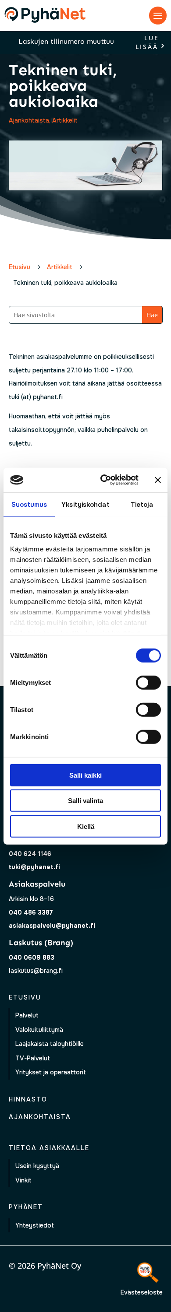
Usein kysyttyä (37, 1166)
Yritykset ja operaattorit (50, 1072)
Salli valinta (85, 800)
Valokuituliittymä (39, 1030)
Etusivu (25, 997)
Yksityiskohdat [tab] (85, 504)
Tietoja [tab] (142, 504)
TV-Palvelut (32, 1058)
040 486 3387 (31, 912)
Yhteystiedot (34, 1225)
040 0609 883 (31, 957)
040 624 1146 (30, 854)
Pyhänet (26, 1207)
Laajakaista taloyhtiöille (49, 1044)
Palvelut (27, 1015)
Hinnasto (28, 1099)
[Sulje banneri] (158, 480)
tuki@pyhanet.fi (34, 867)
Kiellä (85, 826)
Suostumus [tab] (29, 504)
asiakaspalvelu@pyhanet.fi (52, 926)
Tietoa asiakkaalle (49, 1148)
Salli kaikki (85, 775)
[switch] (148, 682)
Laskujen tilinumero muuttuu (66, 41)
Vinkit (23, 1180)
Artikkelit (65, 120)
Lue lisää (147, 43)
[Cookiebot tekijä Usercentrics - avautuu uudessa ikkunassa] (104, 480)
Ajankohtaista (29, 120)
